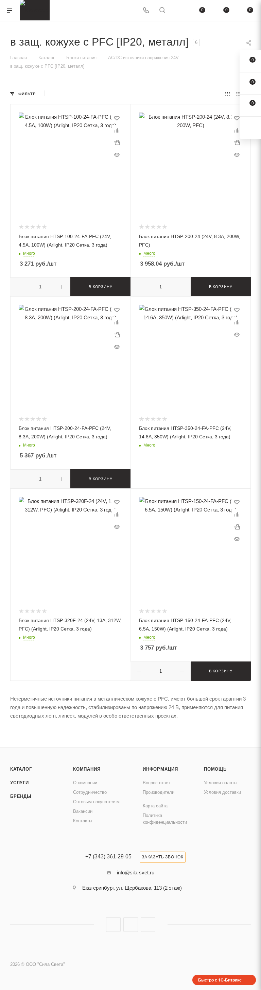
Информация (160, 769)
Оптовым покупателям (96, 801)
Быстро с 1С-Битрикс (220, 980)
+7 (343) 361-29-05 (108, 856)
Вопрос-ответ (156, 782)
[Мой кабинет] (178, 11)
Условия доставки (222, 792)
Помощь (215, 769)
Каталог (21, 769)
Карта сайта (155, 805)
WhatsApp (148, 924)
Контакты (82, 820)
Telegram (130, 924)
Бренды (21, 796)
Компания (86, 769)
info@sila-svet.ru (135, 872)
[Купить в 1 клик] (116, 142)
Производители (158, 792)
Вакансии (82, 811)
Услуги (19, 782)
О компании (85, 782)
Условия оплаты (220, 782)
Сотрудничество (90, 792)
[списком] (238, 93)
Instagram (113, 924)
